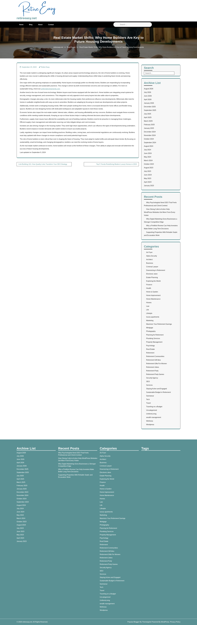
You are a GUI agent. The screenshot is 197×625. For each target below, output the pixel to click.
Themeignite (146, 622)
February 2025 (149, 124)
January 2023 (149, 185)
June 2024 (148, 153)
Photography (151, 331)
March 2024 (148, 160)
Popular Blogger (133, 622)
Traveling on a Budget (154, 406)
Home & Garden (152, 292)
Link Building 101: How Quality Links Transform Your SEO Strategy (42, 164)
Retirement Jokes (152, 367)
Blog (30, 24)
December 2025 (150, 107)
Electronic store (151, 274)
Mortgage (149, 328)
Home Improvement (153, 295)
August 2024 (148, 146)
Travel (148, 403)
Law (147, 306)
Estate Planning (152, 277)
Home (21, 24)
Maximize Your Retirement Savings (159, 324)
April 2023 (147, 182)
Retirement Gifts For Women (156, 363)
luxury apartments (152, 317)
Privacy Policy (175, 622)
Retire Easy (45, 67)
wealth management (153, 417)
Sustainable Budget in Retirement (158, 392)
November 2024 (150, 135)
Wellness (149, 421)
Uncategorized (151, 410)
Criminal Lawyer (152, 267)
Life (147, 310)
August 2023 (148, 168)
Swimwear (150, 396)
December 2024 (150, 132)
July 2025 (147, 114)
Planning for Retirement (154, 335)
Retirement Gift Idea (153, 360)
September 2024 (150, 142)
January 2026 (149, 103)
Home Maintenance (153, 299)
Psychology (150, 345)
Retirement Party (152, 371)
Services (149, 385)
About (40, 24)
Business (149, 263)
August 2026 (148, 89)
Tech (148, 399)
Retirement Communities (155, 356)
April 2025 (147, 117)
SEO (148, 381)
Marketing (149, 320)
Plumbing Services (153, 338)
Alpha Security (151, 256)
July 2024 (147, 150)
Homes (148, 302)
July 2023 (147, 171)
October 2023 (149, 164)
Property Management (154, 342)
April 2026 (147, 99)
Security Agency (152, 378)
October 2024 (149, 139)
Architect (149, 259)
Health (148, 288)
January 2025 (149, 128)
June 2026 (148, 96)
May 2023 (147, 178)
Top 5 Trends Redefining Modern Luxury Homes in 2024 (116, 164)
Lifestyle (149, 313)
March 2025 (148, 121)
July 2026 (147, 92)
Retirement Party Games (155, 374)
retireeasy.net (27, 18)
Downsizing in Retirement (155, 270)
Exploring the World (153, 281)
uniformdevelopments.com (50, 89)
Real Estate (71, 47)
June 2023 (148, 175)
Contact (51, 24)
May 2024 (147, 157)
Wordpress (150, 424)
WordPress (165, 622)
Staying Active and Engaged (156, 389)
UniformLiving (151, 414)
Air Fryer (149, 252)
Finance (149, 284)
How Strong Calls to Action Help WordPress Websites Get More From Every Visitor (159, 212)
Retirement (150, 353)
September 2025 (150, 110)
